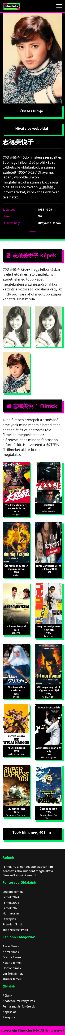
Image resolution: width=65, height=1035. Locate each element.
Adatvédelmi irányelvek (19, 1001)
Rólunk (7, 995)
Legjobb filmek (13, 892)
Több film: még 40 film (31, 832)
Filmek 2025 (11, 903)
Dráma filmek (12, 957)
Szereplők (9, 919)
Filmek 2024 (11, 897)
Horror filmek (12, 968)
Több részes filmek (15, 930)
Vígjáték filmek (13, 974)
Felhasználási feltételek (19, 1006)
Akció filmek (11, 946)
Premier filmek (13, 924)
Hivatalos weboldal (31, 128)
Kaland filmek (12, 963)
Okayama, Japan (49, 223)
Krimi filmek (11, 952)
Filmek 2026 (11, 908)
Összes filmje (31, 111)
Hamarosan (11, 913)
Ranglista (9, 1017)
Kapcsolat (9, 1012)
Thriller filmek (12, 979)
